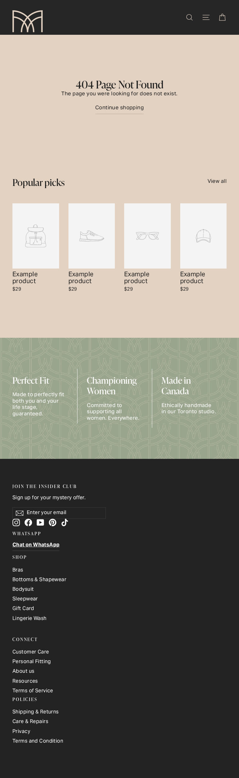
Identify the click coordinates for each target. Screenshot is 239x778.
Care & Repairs (30, 722)
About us (23, 671)
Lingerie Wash (29, 619)
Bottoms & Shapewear (39, 580)
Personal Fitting (31, 662)
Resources (25, 681)
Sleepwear (25, 599)
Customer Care (30, 652)
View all (217, 181)
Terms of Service (32, 691)
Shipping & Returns (35, 712)
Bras (17, 570)
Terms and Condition (37, 741)
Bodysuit (23, 590)
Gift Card (23, 609)
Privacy (21, 732)
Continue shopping (119, 108)
